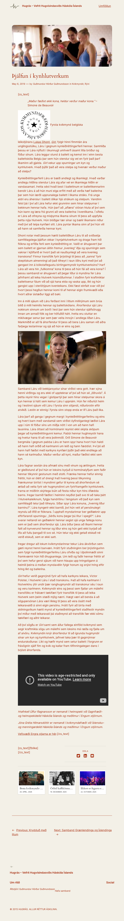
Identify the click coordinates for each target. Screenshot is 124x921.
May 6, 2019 (18, 83)
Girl (53, 142)
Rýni (87, 83)
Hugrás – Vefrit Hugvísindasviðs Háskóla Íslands (52, 5)
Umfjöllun (105, 6)
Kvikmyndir (77, 83)
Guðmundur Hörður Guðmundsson (51, 83)
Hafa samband (62, 890)
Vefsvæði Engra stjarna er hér (37, 734)
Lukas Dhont (41, 142)
